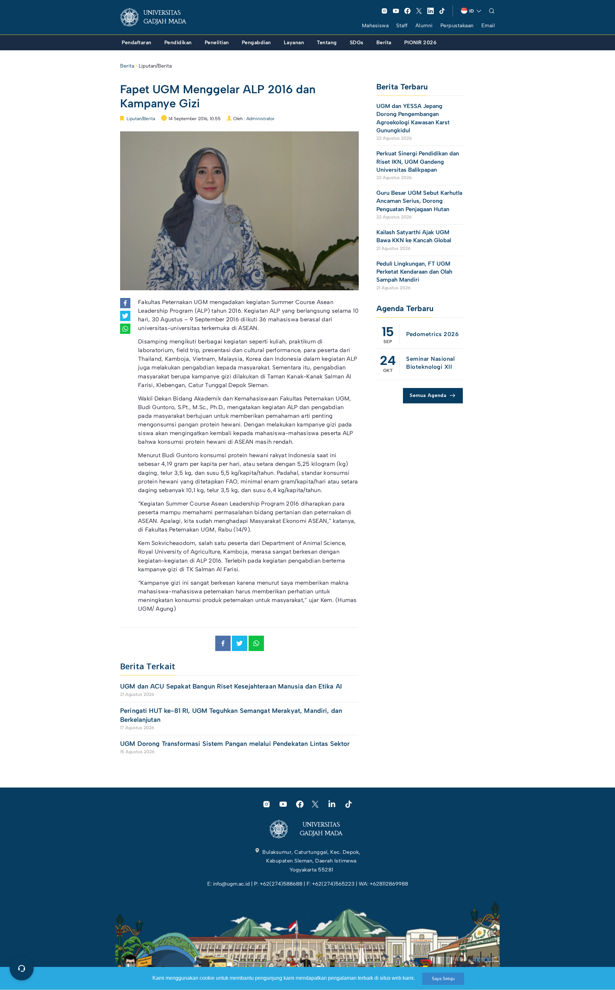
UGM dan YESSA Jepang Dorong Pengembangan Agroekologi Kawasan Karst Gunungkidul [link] (413, 118)
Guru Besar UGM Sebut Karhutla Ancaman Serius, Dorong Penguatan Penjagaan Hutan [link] (419, 200)
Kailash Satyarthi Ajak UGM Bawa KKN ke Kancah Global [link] (413, 236)
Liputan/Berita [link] (155, 66)
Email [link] (488, 25)
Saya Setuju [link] (443, 978)
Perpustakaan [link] (457, 25)
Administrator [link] (260, 118)
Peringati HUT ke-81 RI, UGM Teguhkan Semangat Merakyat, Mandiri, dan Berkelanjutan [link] (231, 715)
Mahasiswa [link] (375, 25)
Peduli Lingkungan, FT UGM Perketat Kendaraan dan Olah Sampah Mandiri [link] (414, 271)
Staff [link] (402, 25)
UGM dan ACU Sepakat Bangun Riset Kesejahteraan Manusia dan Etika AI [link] (231, 686)
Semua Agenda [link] (428, 395)
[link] (158, 17)
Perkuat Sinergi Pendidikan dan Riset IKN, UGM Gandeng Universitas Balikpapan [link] (417, 161)
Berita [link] (127, 66)
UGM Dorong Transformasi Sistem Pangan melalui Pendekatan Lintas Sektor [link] (235, 743)
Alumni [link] (424, 25)
